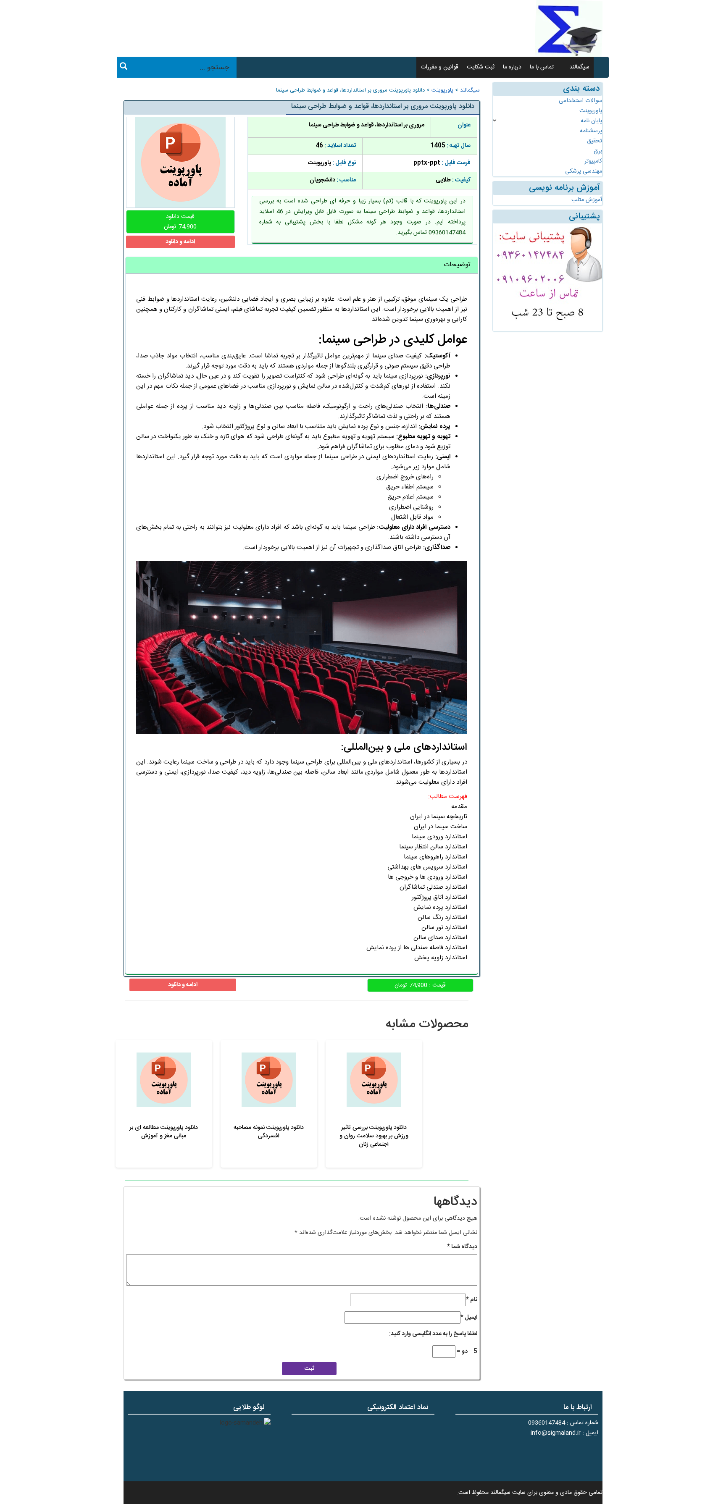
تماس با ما (542, 67)
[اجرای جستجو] (123, 67)
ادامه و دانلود (180, 242)
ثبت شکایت (481, 67)
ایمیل (468, 1317)
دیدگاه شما (462, 1247)
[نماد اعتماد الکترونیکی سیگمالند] (408, 1447)
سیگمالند (579, 67)
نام (471, 1300)
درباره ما (512, 67)
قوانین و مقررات (439, 67)
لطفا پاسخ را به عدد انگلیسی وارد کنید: (433, 1334)
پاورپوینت (442, 90)
